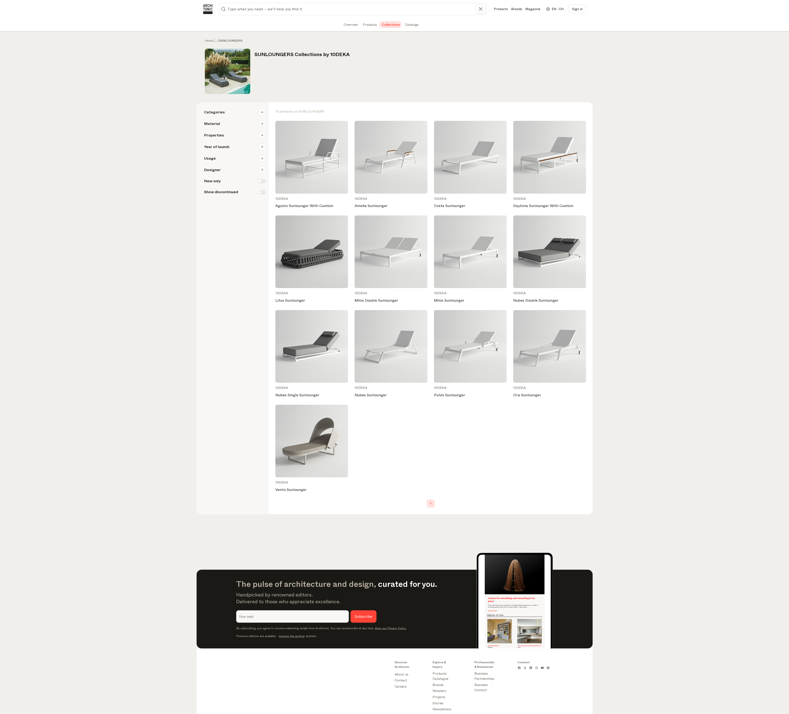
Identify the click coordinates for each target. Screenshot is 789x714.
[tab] (350, 24)
